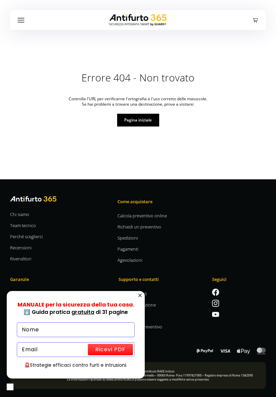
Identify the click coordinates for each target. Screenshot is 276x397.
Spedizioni (127, 238)
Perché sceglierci (26, 236)
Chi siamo (19, 214)
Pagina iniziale (138, 119)
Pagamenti (127, 249)
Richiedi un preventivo (139, 226)
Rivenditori (20, 258)
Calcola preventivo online (142, 215)
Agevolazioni (129, 260)
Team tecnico (23, 225)
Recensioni (21, 247)
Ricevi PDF (110, 349)
